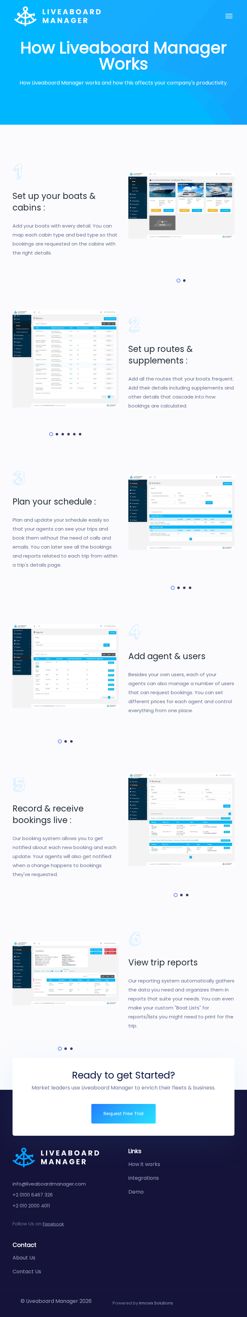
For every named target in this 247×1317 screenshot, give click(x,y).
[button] (178, 280)
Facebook (53, 1224)
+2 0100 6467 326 (33, 1194)
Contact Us (27, 1271)
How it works (144, 1164)
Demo (136, 1192)
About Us (24, 1258)
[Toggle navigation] (229, 16)
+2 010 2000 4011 (31, 1205)
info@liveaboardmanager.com (49, 1183)
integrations (143, 1178)
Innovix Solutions (156, 1303)
